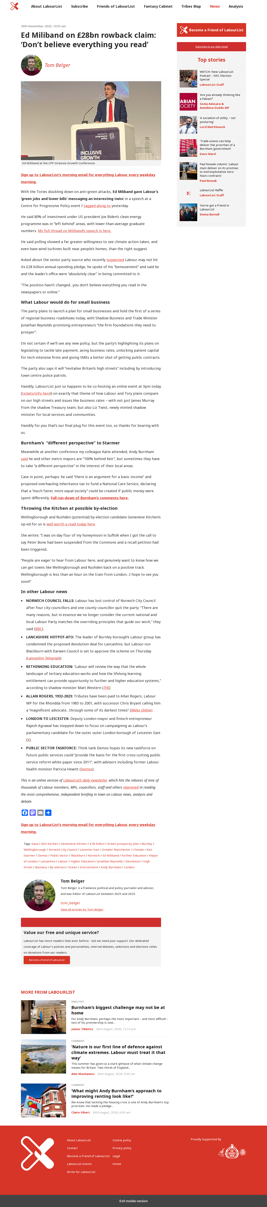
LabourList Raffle (211, 190)
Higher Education (83, 861)
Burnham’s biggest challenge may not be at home (118, 1010)
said (24, 458)
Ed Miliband (110, 855)
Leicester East (89, 849)
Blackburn (78, 855)
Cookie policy (122, 1140)
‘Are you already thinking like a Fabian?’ (220, 97)
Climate (138, 849)
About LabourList (46, 6)
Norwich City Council (63, 849)
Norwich (94, 855)
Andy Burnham (111, 867)
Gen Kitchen (49, 844)
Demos (86, 769)
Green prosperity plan (123, 844)
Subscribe (79, 6)
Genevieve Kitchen (74, 844)
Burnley (147, 844)
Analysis (236, 6)
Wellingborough (35, 849)
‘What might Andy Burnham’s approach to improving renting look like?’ (116, 1093)
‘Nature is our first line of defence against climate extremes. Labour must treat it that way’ (118, 1052)
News (215, 6)
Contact (72, 1148)
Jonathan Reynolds (110, 861)
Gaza (34, 844)
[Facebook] (25, 813)
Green (72, 867)
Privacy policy (122, 1148)
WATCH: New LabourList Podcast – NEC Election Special (216, 75)
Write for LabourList (81, 1172)
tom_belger (70, 903)
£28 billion (97, 844)
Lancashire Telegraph (43, 658)
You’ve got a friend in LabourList (214, 207)
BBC (38, 628)
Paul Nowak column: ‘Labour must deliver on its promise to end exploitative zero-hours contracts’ (219, 169)
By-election (58, 867)
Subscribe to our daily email (91, 922)
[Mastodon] (33, 813)
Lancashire (47, 861)
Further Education (134, 855)
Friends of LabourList (116, 6)
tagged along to (97, 205)
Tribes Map (191, 6)
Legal (116, 1156)
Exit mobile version (133, 1201)
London (129, 867)
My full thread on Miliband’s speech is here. (74, 230)
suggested (115, 259)
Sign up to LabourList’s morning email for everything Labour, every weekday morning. (88, 178)
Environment (89, 867)
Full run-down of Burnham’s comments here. (90, 497)
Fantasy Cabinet (158, 6)
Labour (63, 861)
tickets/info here (36, 393)
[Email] (40, 813)
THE (106, 687)
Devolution (133, 861)
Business (41, 867)
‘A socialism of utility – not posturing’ (218, 120)
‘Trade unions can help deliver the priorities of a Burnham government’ (217, 144)
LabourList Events (79, 1164)
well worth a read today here (71, 524)
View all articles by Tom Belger (82, 909)
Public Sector (59, 855)
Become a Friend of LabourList (47, 960)
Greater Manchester (116, 849)
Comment (78, 1041)
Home (117, 1164)
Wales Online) (141, 710)
